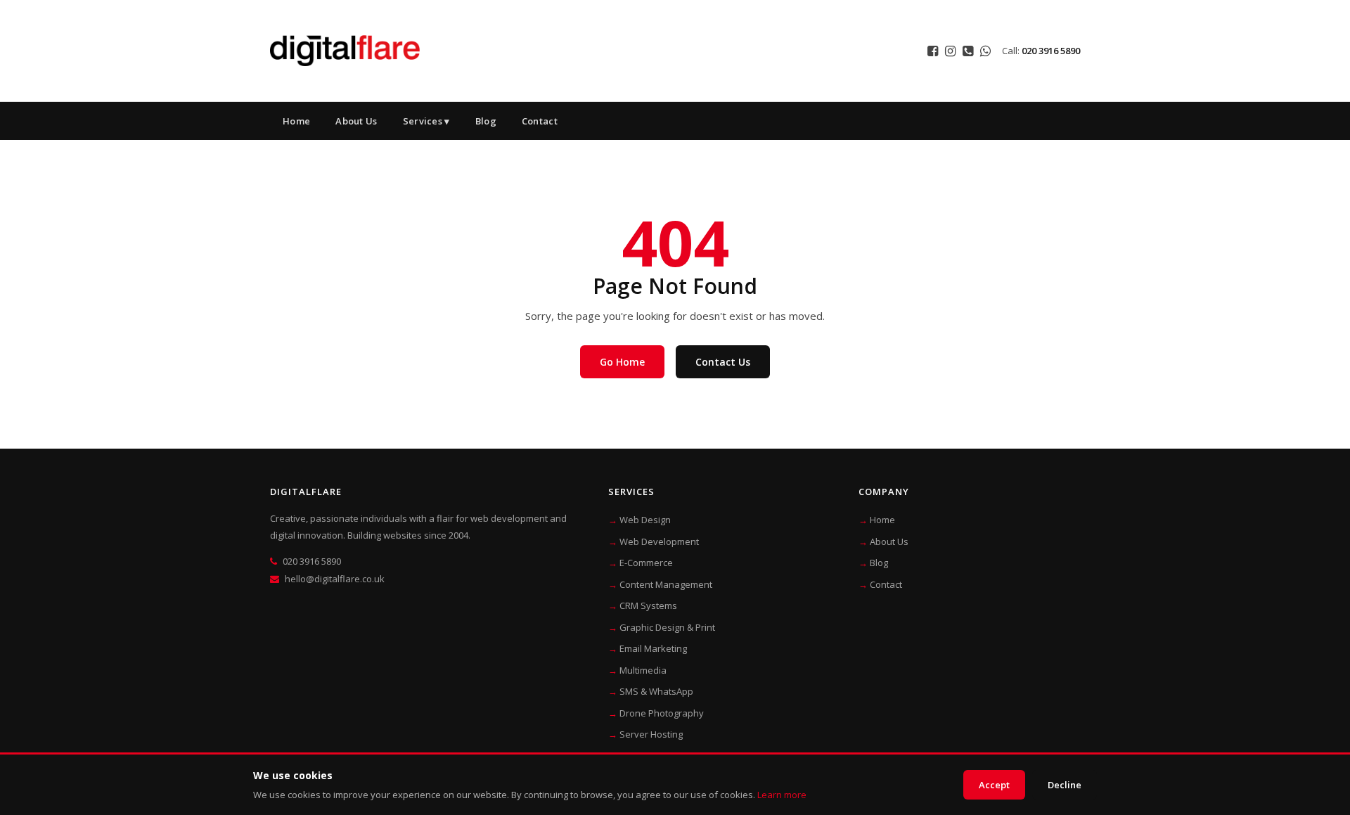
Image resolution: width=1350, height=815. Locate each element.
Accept (994, 784)
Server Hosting (651, 734)
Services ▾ (426, 121)
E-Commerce (646, 562)
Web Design (645, 519)
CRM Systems (648, 605)
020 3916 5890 (1051, 50)
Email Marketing (653, 648)
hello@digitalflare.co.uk (335, 578)
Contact (540, 121)
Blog (485, 121)
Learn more (781, 794)
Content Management (665, 584)
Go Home (622, 361)
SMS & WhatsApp (656, 691)
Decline (1064, 784)
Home (296, 121)
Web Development (659, 541)
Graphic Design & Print (667, 627)
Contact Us (722, 361)
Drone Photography (661, 713)
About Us (356, 121)
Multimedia (643, 670)
